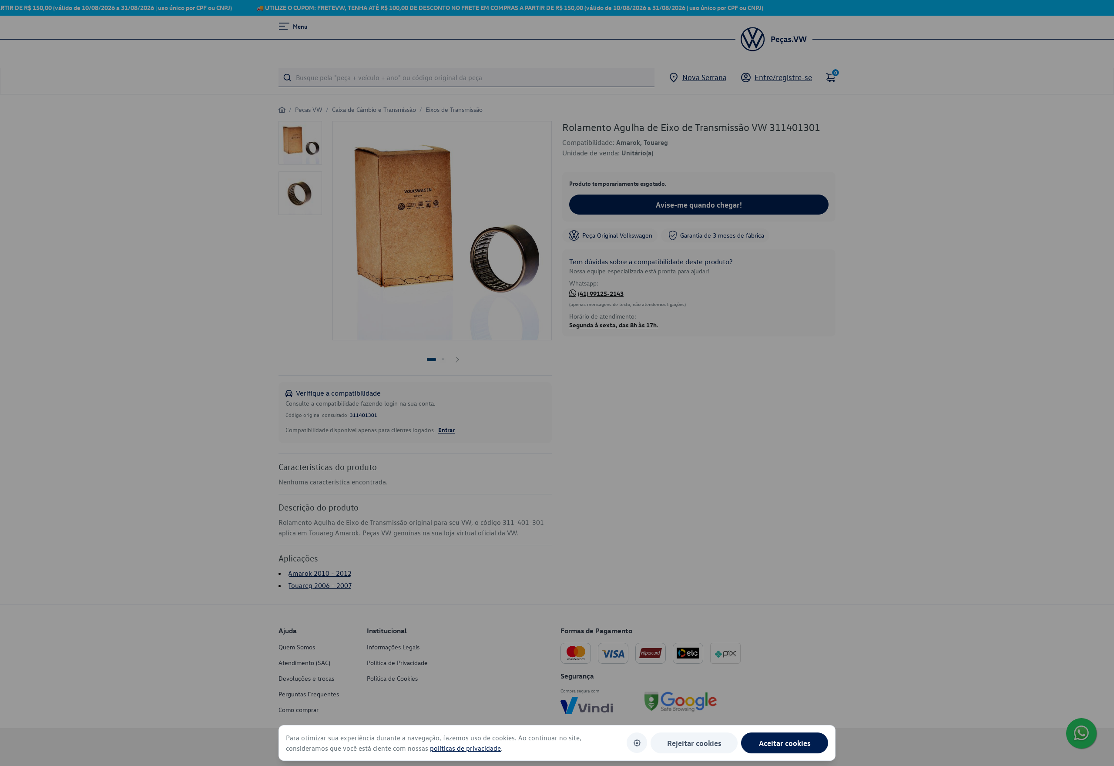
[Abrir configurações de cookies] (637, 742)
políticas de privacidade (465, 748)
